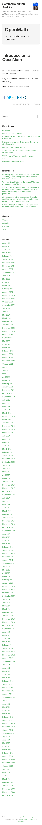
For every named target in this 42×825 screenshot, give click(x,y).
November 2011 (8, 691)
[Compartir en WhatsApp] (14, 97)
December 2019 (8, 426)
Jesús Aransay (28, 817)
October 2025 (7, 269)
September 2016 (8, 531)
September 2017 (8, 495)
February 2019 (7, 452)
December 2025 (8, 263)
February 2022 (7, 384)
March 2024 (6, 318)
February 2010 (7, 753)
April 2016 (6, 540)
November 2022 (8, 361)
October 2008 (7, 795)
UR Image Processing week (13, 161)
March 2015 (6, 576)
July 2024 (6, 308)
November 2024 (8, 299)
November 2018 (8, 459)
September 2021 (8, 397)
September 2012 (8, 661)
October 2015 (7, 560)
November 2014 (8, 589)
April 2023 (6, 344)
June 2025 (6, 276)
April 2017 (6, 508)
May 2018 (6, 472)
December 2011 (8, 688)
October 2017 (7, 491)
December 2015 (8, 554)
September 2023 (8, 338)
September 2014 (8, 596)
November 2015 (8, 557)
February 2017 (7, 514)
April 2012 (6, 674)
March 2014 (6, 609)
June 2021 (6, 403)
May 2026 (6, 246)
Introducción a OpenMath (16, 57)
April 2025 (6, 282)
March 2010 (6, 750)
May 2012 (6, 671)
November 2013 (8, 622)
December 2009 (8, 759)
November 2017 (8, 488)
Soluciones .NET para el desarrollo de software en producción (20, 152)
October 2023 (7, 335)
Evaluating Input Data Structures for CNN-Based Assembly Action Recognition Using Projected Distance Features (20, 177)
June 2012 (6, 668)
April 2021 (6, 410)
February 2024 (7, 321)
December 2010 (8, 723)
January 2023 (7, 354)
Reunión (5, 226)
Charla (18, 104)
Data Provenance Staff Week (13, 133)
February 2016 (7, 547)
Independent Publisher (27, 819)
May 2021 (6, 406)
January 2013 (7, 648)
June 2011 (6, 704)
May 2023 (6, 341)
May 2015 (6, 570)
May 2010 (6, 743)
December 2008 (8, 789)
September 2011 (8, 697)
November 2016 (8, 524)
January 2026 (7, 259)
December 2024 (8, 295)
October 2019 (7, 433)
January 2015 (7, 583)
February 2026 (7, 256)
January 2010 (7, 756)
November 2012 (8, 655)
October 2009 (7, 766)
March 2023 (6, 348)
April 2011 (6, 710)
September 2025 (8, 272)
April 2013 (6, 639)
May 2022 (6, 374)
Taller (4, 230)
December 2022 (8, 357)
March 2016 (6, 544)
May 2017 (6, 504)
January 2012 (7, 684)
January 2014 (7, 616)
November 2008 (8, 792)
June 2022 (6, 370)
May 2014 (6, 606)
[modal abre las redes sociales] (24, 97)
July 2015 (6, 567)
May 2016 (6, 537)
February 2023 (7, 351)
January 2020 (7, 423)
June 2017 (6, 501)
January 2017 (7, 518)
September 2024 (8, 305)
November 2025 (8, 266)
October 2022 (7, 364)
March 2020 (6, 419)
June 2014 (6, 603)
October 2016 (7, 527)
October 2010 (7, 730)
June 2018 (6, 469)
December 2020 (8, 416)
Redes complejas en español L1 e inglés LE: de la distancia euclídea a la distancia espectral (20, 205)
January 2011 (7, 720)
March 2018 (6, 478)
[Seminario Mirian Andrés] (36, 7)
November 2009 (8, 763)
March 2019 (6, 449)
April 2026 (6, 250)
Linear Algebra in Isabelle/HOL (13, 147)
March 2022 (6, 380)
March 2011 (6, 714)
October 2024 (7, 302)
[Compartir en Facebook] (4, 97)
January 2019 (7, 455)
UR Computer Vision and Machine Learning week (18, 157)
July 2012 (6, 665)
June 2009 (6, 769)
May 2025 (6, 279)
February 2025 (7, 289)
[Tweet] (9, 97)
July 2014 (6, 599)
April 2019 (6, 446)
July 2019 (6, 436)
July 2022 (6, 367)
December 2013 (8, 619)
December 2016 (8, 521)
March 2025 (6, 285)
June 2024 (6, 312)
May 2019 (6, 442)
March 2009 (6, 779)
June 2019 (6, 439)
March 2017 (6, 511)
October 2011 (7, 694)
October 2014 (7, 593)
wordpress (21, 821)
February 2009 (7, 782)
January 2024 (7, 325)
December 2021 (8, 390)
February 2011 (7, 717)
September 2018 (8, 462)
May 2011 (6, 707)
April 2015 (6, 573)
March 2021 (6, 413)
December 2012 (8, 652)
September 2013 (8, 629)
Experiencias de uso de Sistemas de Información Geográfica (21, 138)
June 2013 (6, 632)
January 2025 (7, 292)
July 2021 (6, 400)
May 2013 (6, 635)
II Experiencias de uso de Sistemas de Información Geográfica (20, 143)
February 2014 (7, 612)
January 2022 (7, 387)
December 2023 (8, 328)
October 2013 (7, 625)
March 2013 (6, 642)
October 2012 (7, 658)
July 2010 (6, 737)
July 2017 (6, 498)
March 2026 (6, 253)
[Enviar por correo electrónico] (19, 97)
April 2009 (6, 776)
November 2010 (8, 727)
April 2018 (6, 475)
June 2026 (6, 243)
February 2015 (7, 580)
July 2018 (6, 465)
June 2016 (6, 534)
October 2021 (7, 393)
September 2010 (8, 733)
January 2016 (7, 550)
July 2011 (6, 701)
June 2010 (6, 740)
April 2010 (6, 746)
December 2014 (8, 586)
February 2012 (7, 681)
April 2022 (6, 377)
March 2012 (6, 678)
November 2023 (8, 331)
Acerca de (6, 130)
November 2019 (8, 429)
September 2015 (8, 563)
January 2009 (7, 786)
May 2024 (6, 315)
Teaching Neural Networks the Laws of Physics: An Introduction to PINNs (20, 183)
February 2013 (7, 645)
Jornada (5, 223)
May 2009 (6, 773)
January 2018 (7, 482)
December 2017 (8, 485)
